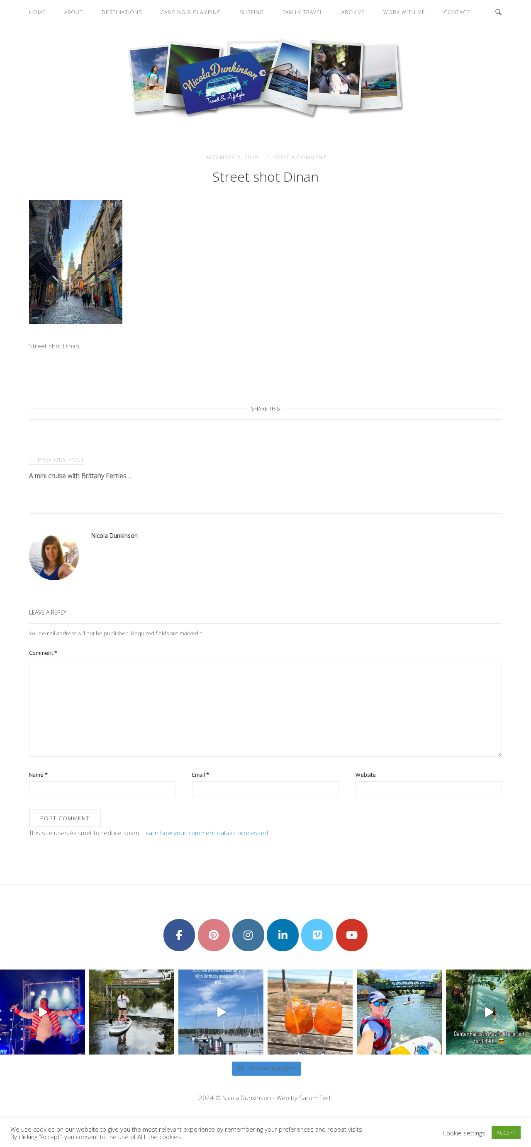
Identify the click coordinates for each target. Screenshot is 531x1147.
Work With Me (404, 12)
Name (38, 774)
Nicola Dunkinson (114, 535)
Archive (353, 12)
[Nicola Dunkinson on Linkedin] (283, 935)
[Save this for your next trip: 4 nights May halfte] (488, 1012)
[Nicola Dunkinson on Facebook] (179, 935)
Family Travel (303, 12)
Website (366, 774)
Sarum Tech (316, 1098)
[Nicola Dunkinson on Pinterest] (214, 935)
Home (37, 12)
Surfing (252, 12)
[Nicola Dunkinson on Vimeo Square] (317, 935)
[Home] (265, 118)
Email (200, 774)
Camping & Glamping (191, 12)
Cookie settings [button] (464, 1133)
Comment (43, 652)
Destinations (122, 12)
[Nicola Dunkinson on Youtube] (352, 935)
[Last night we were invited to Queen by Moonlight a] (42, 1012)
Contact (457, 12)
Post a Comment (300, 157)
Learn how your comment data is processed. (206, 833)
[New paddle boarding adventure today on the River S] (131, 1012)
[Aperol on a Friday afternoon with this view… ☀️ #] (310, 1012)
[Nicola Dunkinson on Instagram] (248, 935)
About (73, 12)
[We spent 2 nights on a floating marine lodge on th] (220, 1012)
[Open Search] (498, 12)
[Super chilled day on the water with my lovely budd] (399, 1012)
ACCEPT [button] (506, 1132)
